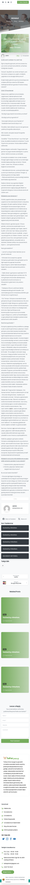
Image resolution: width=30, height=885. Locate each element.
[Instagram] (11, 2)
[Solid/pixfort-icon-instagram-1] (7, 838)
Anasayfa (9, 21)
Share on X (24, 519)
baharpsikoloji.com (17, 508)
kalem (11, 409)
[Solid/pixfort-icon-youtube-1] (14, 838)
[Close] (27, 879)
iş (13, 428)
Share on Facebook (10, 519)
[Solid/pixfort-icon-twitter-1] (3, 838)
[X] (5, 2)
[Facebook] (3, 2)
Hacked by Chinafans (11, 687)
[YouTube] (8, 2)
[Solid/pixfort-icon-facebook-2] (11, 838)
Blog (15, 21)
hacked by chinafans (11, 617)
